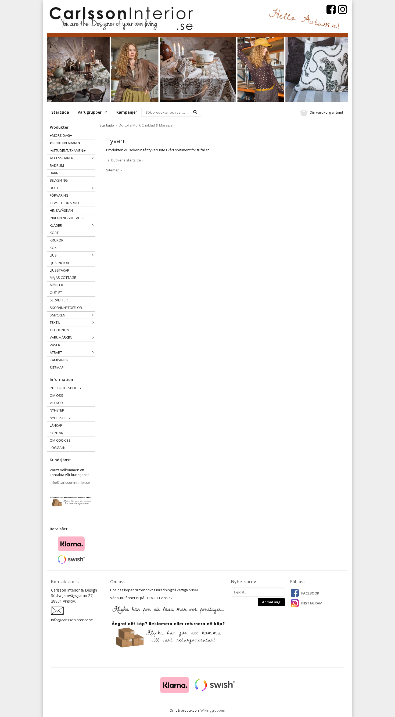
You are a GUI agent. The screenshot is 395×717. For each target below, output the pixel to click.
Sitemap (57, 367)
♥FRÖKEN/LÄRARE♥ (65, 142)
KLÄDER (56, 225)
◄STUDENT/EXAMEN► (68, 150)
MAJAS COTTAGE (63, 277)
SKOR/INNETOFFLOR (66, 307)
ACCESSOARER (61, 158)
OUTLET (56, 292)
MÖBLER (56, 285)
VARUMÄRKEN (61, 337)
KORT (54, 232)
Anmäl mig (271, 602)
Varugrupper (90, 112)
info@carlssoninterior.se (70, 482)
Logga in (58, 447)
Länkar (56, 425)
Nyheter (57, 410)
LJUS (53, 255)
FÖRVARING (59, 195)
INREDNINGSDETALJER (67, 217)
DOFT (54, 187)
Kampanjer (126, 112)
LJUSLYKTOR (59, 262)
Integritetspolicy (65, 387)
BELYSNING (59, 180)
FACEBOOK (310, 593)
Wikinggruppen (212, 710)
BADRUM (57, 165)
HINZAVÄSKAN (61, 210)
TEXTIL (55, 322)
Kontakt (57, 432)
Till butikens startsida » (124, 160)
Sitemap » (114, 170)
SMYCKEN (57, 315)
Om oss (56, 395)
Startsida (60, 112)
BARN (54, 173)
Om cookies (60, 440)
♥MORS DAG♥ (61, 135)
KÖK (53, 247)
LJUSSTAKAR (59, 270)
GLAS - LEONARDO (64, 202)
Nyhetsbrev (60, 417)
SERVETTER (59, 300)
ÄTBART (56, 352)
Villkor (56, 402)
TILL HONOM (60, 329)
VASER (55, 345)
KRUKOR (56, 240)
